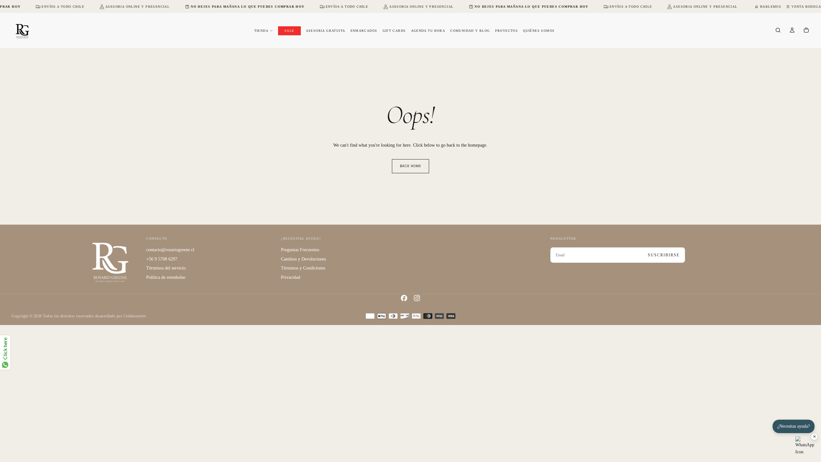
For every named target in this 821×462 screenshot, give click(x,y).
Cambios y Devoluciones (303, 259)
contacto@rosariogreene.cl (170, 249)
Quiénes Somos (538, 30)
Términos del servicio (166, 268)
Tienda (261, 30)
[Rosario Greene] (110, 262)
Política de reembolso (165, 277)
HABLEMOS (770, 6)
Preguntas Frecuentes (300, 249)
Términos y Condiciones (303, 268)
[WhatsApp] (805, 446)
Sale (289, 30)
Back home (410, 166)
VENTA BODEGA (806, 6)
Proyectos (506, 30)
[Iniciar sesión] (792, 31)
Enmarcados (364, 30)
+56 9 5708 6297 (161, 259)
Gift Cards (394, 30)
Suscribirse (664, 255)
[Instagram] (417, 298)
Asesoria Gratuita (325, 30)
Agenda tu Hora (428, 30)
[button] (778, 31)
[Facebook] (404, 298)
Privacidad (290, 277)
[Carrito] (806, 31)
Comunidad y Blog (470, 30)
